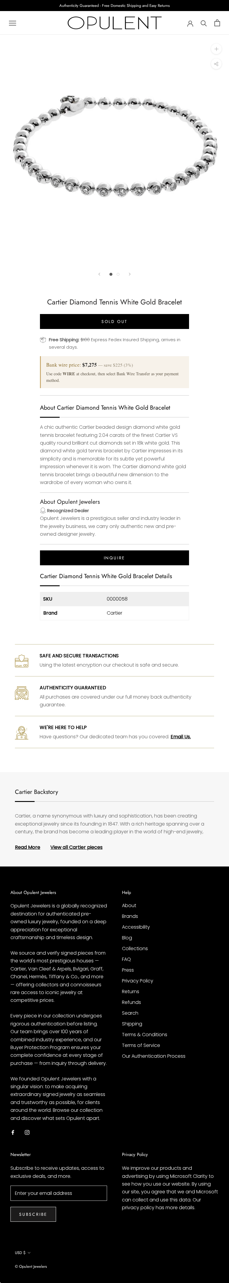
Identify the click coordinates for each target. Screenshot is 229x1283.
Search (130, 1013)
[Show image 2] (118, 274)
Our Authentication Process (153, 1056)
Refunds (131, 1002)
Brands (130, 916)
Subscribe (33, 1214)
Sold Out (114, 321)
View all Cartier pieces (76, 847)
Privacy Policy (137, 980)
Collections (135, 948)
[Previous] (99, 274)
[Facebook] (12, 1132)
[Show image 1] (110, 274)
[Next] (130, 274)
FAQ (126, 959)
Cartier (114, 613)
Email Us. (181, 736)
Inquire (115, 558)
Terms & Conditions (144, 1034)
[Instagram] (27, 1132)
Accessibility (136, 927)
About (129, 905)
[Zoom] (216, 49)
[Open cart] (217, 22)
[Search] (204, 23)
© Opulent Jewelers (31, 1266)
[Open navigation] (12, 22)
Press (128, 970)
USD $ (20, 1253)
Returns (130, 991)
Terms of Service (141, 1045)
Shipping (132, 1023)
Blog (127, 937)
